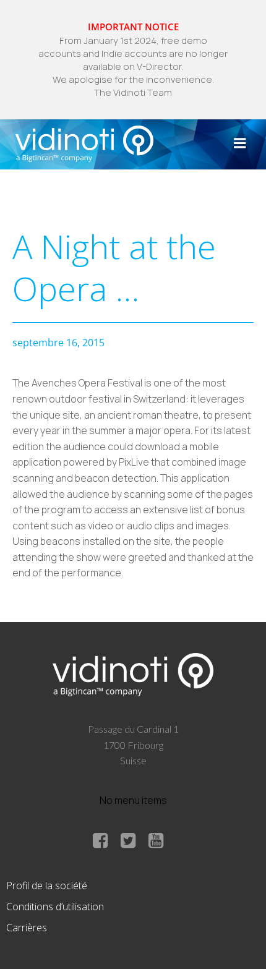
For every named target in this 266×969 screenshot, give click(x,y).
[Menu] (240, 143)
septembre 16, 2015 (58, 342)
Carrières (26, 927)
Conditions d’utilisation (55, 906)
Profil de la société (46, 885)
